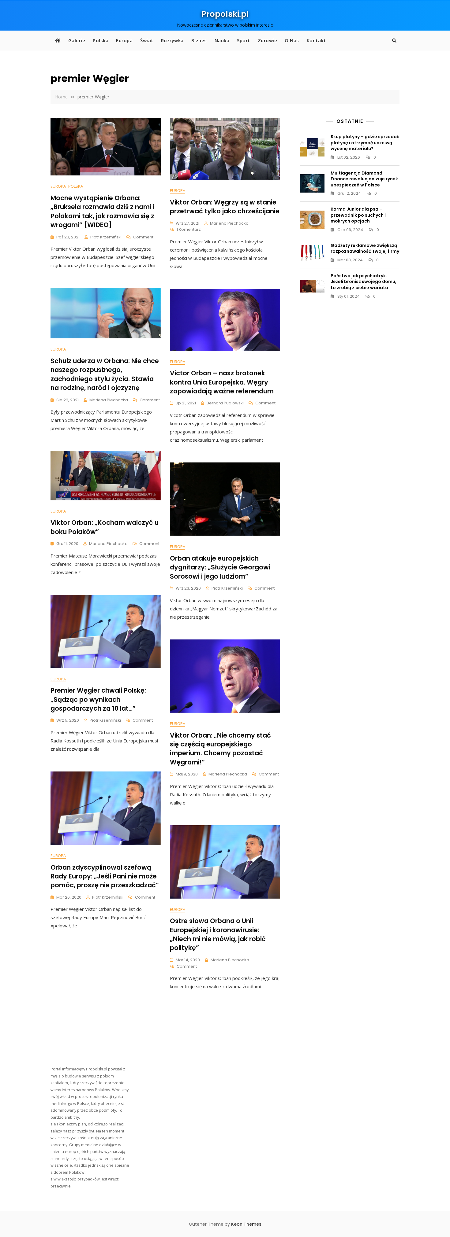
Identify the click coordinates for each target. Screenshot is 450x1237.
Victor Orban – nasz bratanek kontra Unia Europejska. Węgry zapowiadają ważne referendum (222, 382)
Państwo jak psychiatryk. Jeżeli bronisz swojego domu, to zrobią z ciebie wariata (363, 282)
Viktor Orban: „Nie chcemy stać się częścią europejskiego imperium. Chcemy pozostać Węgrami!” (220, 749)
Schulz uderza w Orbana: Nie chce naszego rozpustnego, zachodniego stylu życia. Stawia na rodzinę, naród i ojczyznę (105, 374)
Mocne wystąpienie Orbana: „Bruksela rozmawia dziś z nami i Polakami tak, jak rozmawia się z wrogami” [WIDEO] (102, 211)
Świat (146, 40)
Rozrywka (172, 40)
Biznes (199, 40)
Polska (100, 40)
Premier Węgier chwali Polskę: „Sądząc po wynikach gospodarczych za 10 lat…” (98, 699)
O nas (292, 40)
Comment (143, 237)
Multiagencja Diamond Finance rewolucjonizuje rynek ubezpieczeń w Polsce (364, 179)
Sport (243, 40)
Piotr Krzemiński (106, 237)
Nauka (222, 40)
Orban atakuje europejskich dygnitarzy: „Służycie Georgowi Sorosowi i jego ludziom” (220, 567)
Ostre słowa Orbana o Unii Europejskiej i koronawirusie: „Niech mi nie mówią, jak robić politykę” (218, 934)
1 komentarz (189, 229)
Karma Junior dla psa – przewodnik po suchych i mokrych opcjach (358, 215)
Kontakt (316, 40)
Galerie (76, 40)
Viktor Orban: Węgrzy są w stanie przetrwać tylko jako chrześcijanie (224, 206)
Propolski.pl (225, 14)
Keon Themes (246, 1224)
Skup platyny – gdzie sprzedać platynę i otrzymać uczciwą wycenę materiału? (365, 143)
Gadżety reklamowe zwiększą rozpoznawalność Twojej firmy (365, 248)
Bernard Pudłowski (225, 403)
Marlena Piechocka (229, 223)
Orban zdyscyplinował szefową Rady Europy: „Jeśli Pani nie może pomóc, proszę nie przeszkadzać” (105, 876)
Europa (124, 40)
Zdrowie (267, 40)
